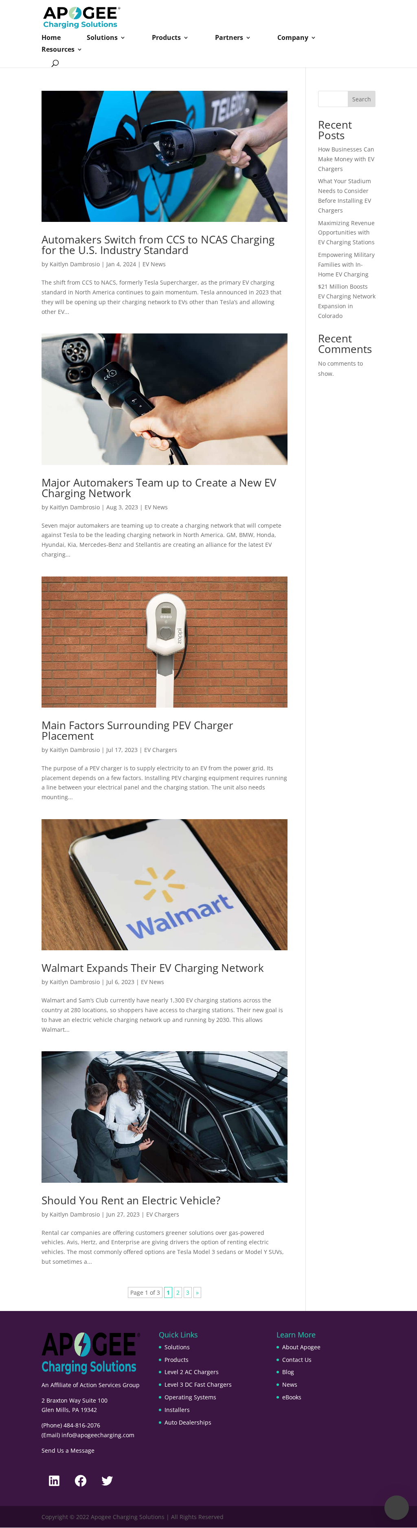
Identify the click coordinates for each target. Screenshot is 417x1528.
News (289, 1384)
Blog (288, 1372)
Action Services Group (110, 1385)
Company (292, 38)
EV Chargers (160, 750)
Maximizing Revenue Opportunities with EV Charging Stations (346, 232)
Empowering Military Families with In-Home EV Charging (346, 264)
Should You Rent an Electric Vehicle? (131, 1200)
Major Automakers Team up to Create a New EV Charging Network (159, 487)
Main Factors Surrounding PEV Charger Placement (137, 730)
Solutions (102, 38)
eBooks (291, 1397)
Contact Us (297, 1360)
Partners (229, 38)
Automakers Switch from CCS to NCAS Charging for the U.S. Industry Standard (158, 244)
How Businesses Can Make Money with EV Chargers (346, 159)
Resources (58, 50)
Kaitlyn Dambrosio (75, 264)
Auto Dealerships (188, 1422)
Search (361, 99)
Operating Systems (190, 1397)
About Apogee (301, 1347)
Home (51, 38)
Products (166, 38)
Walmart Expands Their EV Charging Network (153, 967)
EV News (154, 264)
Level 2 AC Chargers (192, 1372)
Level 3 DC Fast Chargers (198, 1384)
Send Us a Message (68, 1450)
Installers (177, 1410)
